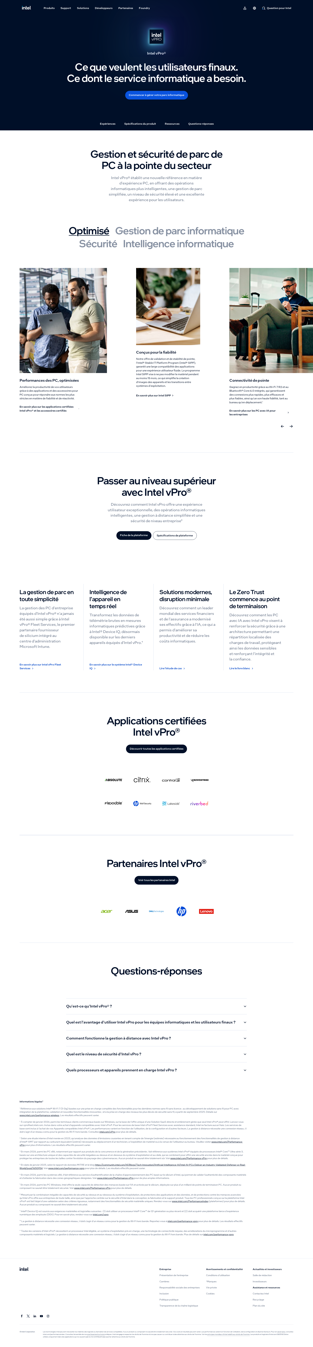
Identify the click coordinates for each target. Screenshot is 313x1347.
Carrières (164, 1281)
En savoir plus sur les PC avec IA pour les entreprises (252, 412)
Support (65, 8)
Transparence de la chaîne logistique (178, 1305)
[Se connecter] (245, 8)
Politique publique (169, 1299)
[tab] (89, 230)
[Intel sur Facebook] (22, 1316)
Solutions (83, 8)
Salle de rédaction (262, 1275)
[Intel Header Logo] (26, 8)
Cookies (210, 1293)
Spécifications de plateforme (175, 535)
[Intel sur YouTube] (41, 1316)
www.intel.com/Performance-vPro (188, 1158)
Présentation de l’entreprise (173, 1275)
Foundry (144, 8)
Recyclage (258, 1299)
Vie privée (211, 1287)
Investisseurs (260, 1281)
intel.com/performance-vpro (183, 1221)
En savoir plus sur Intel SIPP (153, 395)
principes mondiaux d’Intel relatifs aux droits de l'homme (229, 1334)
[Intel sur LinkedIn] (35, 1316)
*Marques (211, 1281)
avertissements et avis (95, 1334)
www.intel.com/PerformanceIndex (190, 1201)
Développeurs (103, 8)
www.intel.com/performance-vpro (66, 1168)
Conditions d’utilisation (218, 1275)
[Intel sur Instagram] (48, 1316)
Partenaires (125, 8)
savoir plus (281, 1332)
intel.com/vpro (100, 1214)
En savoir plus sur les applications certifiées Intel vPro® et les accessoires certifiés (47, 408)
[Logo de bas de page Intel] (24, 1269)
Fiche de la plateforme (134, 535)
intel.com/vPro (107, 1132)
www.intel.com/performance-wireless (39, 1115)
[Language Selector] (254, 8)
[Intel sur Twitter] (28, 1316)
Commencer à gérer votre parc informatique (156, 95)
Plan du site (259, 1305)
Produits (49, 8)
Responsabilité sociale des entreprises (179, 1287)
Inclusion (164, 1293)
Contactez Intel (261, 1293)
